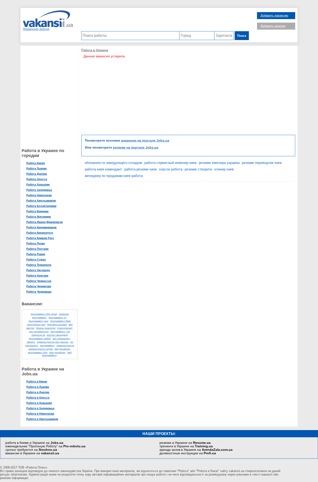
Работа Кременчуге (39, 232)
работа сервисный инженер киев (170, 163)
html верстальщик (57, 324)
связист (31, 342)
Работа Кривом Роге (40, 238)
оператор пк (38, 335)
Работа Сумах (36, 259)
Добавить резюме (272, 26)
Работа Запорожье (39, 190)
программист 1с (58, 317)
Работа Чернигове (38, 286)
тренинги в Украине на (186, 446)
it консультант (65, 328)
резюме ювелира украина (219, 163)
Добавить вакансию (274, 15)
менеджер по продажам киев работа (114, 176)
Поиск (241, 35)
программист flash (60, 321)
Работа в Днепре (37, 392)
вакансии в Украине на (32, 453)
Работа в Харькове (39, 403)
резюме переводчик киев (262, 163)
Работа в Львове (37, 387)
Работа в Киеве (36, 381)
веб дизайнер (62, 349)
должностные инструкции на (187, 453)
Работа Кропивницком (41, 227)
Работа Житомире (38, 216)
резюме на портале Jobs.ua (135, 147)
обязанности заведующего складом (113, 163)
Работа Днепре (36, 174)
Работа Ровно (35, 254)
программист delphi (40, 338)
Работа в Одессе (38, 397)
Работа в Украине (94, 50)
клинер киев (224, 169)
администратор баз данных (52, 342)
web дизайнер (57, 352)
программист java (38, 321)
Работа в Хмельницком (42, 419)
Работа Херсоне (37, 275)
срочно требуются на (31, 449)
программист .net (60, 331)
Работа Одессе (36, 179)
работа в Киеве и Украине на (34, 443)
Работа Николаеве (39, 195)
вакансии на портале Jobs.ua (145, 140)
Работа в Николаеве (40, 413)
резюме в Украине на (185, 443)
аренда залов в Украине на (196, 449)
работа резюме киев (140, 169)
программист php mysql (44, 314)
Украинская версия (36, 29)
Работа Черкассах (38, 281)
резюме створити (198, 169)
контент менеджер (57, 335)
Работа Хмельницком (41, 200)
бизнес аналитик (45, 328)
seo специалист (61, 338)
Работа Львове (36, 168)
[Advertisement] (165, 20)
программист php (37, 352)
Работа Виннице (37, 211)
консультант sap (36, 324)
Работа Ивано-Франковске (44, 222)
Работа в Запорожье (40, 408)
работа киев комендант (103, 169)
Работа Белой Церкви (41, 206)
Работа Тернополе (38, 265)
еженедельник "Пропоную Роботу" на (45, 446)
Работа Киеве (35, 163)
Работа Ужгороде (38, 270)
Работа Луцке (35, 243)
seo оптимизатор (39, 331)
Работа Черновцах (39, 291)
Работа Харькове (38, 184)
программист (47, 345)
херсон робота (170, 169)
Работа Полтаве (37, 249)
